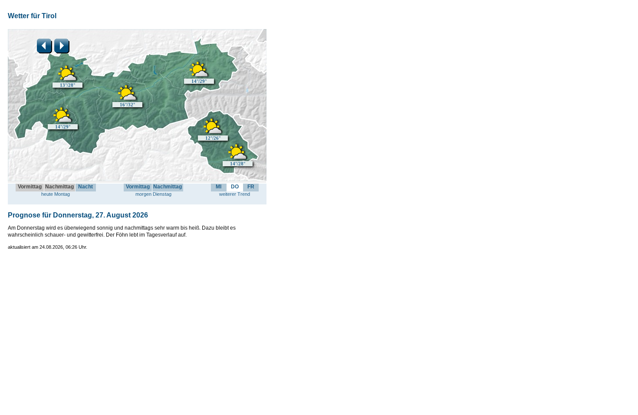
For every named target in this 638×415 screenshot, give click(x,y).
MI (218, 187)
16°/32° (127, 104)
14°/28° (237, 163)
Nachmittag (167, 187)
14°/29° (62, 126)
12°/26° (212, 138)
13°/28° (67, 85)
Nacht (85, 187)
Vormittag (138, 187)
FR (250, 187)
